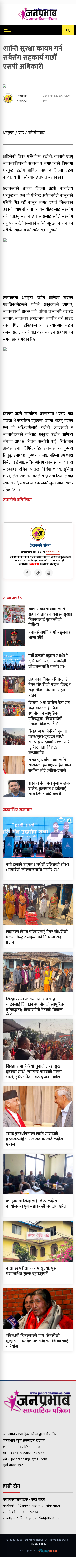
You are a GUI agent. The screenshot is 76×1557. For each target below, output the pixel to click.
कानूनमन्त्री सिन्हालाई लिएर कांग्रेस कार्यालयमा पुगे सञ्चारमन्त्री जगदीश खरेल (36, 1204)
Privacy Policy (38, 1543)
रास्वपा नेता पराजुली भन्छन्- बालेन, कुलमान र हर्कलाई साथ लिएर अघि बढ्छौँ (49, 788)
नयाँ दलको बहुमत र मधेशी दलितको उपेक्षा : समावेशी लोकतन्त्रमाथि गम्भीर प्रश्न (48, 661)
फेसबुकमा (34, 564)
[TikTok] (38, 573)
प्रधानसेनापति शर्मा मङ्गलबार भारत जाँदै (49, 635)
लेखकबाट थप (53, 551)
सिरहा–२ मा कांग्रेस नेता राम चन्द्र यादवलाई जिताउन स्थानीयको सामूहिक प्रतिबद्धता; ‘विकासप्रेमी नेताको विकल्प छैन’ (49, 713)
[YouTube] (49, 573)
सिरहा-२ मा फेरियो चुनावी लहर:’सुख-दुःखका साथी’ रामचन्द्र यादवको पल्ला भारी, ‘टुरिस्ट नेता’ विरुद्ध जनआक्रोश (50, 742)
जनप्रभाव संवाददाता (23, 98)
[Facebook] (27, 573)
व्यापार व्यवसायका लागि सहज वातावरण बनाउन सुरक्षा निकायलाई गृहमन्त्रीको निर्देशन (50, 617)
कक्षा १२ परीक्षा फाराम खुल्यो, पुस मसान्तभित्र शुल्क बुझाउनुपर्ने (31, 1271)
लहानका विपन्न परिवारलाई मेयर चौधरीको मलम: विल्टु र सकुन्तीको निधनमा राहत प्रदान (49, 687)
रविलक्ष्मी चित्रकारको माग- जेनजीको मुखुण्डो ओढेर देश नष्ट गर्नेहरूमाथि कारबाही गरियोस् (38, 1341)
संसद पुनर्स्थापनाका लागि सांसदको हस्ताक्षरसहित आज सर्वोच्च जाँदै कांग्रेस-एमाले (49, 765)
